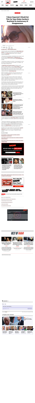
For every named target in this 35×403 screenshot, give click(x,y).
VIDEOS (26, 5)
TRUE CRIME (17, 5)
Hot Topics (17, 189)
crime (17, 190)
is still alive (8, 53)
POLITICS (12, 5)
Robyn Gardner (11, 190)
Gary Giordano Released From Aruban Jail (6, 202)
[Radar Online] (15, 2)
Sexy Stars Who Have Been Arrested (6, 205)
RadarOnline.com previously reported (8, 65)
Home (2, 10)
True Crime (4, 10)
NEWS (3, 5)
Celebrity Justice (5, 190)
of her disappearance (19, 58)
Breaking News (12, 189)
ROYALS (21, 5)
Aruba (20, 190)
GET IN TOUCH (18, 186)
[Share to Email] (12, 47)
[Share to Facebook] (4, 47)
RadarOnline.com (17, 57)
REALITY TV (7, 5)
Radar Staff (4, 45)
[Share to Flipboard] (9, 47)
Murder (8, 10)
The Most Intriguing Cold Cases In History (6, 200)
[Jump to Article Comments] (1, 47)
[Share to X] (6, 47)
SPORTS (30, 5)
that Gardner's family (14, 117)
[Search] (2, 2)
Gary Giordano (4, 191)
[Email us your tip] (8, 3)
